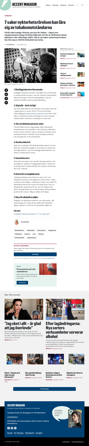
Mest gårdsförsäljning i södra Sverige (33, 374)
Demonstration (41, 230)
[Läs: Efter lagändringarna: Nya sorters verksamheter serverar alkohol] (65, 309)
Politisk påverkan (19, 237)
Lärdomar (27, 234)
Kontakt (10, 433)
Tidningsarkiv (29, 433)
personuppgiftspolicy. (49, 258)
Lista (34, 234)
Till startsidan (44, 389)
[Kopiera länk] (6, 98)
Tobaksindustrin (31, 237)
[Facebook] (8, 428)
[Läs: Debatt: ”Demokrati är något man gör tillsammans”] (15, 359)
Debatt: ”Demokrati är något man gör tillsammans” (12, 375)
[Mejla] (6, 102)
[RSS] (15, 428)
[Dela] (6, 94)
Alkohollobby (30, 230)
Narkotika (55, 5)
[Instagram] (12, 428)
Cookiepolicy (66, 441)
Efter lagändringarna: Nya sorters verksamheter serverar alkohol (64, 330)
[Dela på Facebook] (6, 90)
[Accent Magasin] (24, 4)
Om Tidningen (19, 433)
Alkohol (48, 5)
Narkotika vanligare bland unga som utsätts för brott (54, 375)
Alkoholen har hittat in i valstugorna (74, 374)
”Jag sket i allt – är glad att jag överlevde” (23, 325)
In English (39, 433)
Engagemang (52, 230)
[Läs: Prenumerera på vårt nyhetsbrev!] (48, 269)
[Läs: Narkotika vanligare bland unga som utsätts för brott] (56, 359)
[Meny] (82, 5)
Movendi (71, 5)
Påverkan (41, 234)
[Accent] (16, 405)
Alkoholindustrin (19, 230)
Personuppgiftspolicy (78, 441)
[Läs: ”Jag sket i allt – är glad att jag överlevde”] (24, 309)
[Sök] (77, 5)
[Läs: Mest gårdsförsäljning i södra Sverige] (35, 359)
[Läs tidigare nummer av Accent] (75, 419)
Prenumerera (22, 282)
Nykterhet (63, 5)
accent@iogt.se (12, 417)
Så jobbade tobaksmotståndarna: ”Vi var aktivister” (32, 214)
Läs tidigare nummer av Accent (58, 412)
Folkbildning (18, 234)
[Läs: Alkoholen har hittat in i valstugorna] (77, 359)
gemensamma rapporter (36, 114)
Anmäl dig (35, 254)
